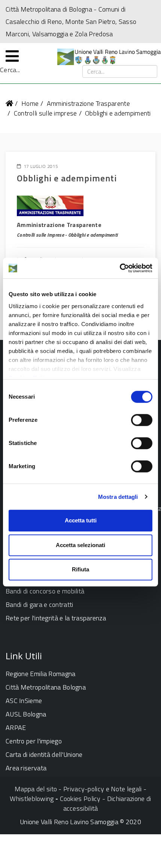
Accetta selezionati (80, 545)
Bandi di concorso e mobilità (45, 591)
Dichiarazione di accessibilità (107, 803)
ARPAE (16, 727)
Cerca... (10, 70)
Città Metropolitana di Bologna (49, 9)
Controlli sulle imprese (45, 113)
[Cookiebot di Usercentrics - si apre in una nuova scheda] (119, 268)
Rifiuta (80, 569)
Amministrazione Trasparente (88, 103)
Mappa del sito (36, 789)
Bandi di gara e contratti (39, 604)
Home (30, 103)
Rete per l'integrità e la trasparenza (56, 618)
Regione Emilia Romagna (41, 674)
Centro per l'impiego (34, 741)
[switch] (141, 420)
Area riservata (26, 768)
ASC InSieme (24, 701)
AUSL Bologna (26, 714)
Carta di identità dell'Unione (44, 754)
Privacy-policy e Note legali (102, 789)
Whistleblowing (32, 799)
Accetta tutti (81, 520)
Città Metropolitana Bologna (46, 687)
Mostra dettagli (118, 497)
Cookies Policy (80, 799)
